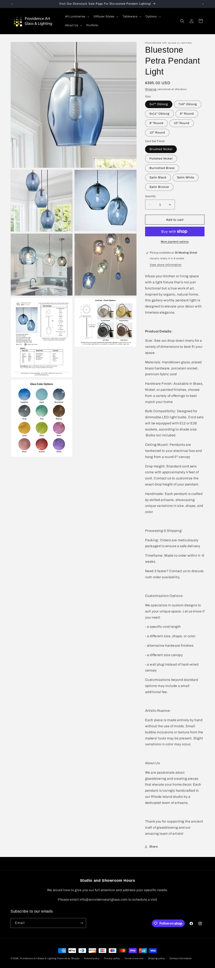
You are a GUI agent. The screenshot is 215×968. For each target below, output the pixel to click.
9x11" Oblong (159, 113)
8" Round (156, 123)
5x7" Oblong (158, 104)
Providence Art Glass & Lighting (38, 958)
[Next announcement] (203, 4)
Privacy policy (112, 958)
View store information (166, 264)
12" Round (157, 132)
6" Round (187, 113)
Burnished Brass (162, 168)
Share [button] (153, 846)
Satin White (185, 177)
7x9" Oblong (187, 104)
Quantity (150, 196)
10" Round (181, 123)
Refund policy (92, 958)
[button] (77, 16)
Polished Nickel (161, 158)
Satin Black (157, 177)
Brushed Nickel (160, 149)
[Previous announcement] (12, 4)
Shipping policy (156, 958)
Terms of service (134, 958)
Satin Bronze (159, 186)
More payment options (175, 241)
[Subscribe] (81, 923)
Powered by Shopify (68, 958)
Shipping (151, 89)
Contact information (180, 958)
